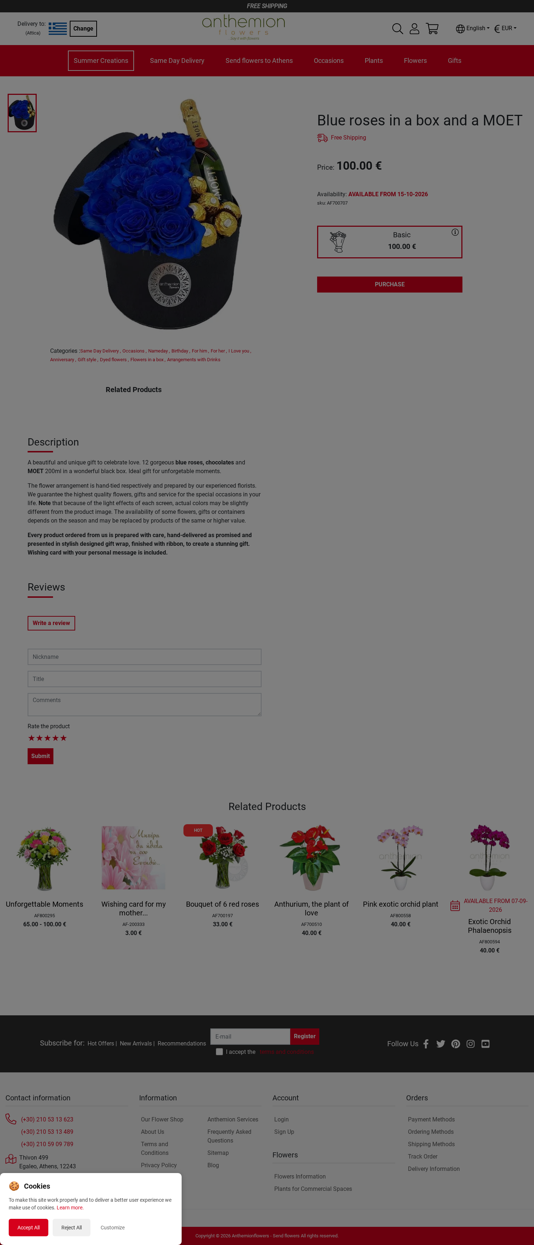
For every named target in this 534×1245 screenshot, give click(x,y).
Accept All (28, 1227)
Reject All (71, 1227)
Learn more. (70, 1207)
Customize (113, 1227)
